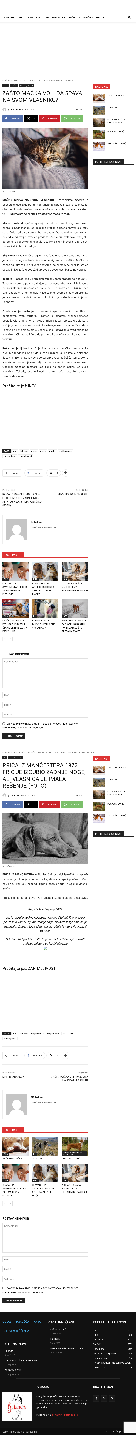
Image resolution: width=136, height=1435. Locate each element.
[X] (112, 1398)
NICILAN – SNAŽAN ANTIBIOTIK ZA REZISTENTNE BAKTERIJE (75, 587)
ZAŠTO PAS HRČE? (116, 95)
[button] (129, 17)
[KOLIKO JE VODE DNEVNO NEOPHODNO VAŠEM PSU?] (45, 608)
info (14, 451)
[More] (65, 473)
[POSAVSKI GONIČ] (99, 134)
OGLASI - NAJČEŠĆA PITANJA (21, 1321)
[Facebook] (96, 1398)
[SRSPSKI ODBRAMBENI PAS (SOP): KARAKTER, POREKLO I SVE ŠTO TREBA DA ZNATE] (75, 608)
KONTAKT (101, 17)
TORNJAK (112, 107)
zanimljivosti (25, 456)
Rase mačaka (85, 17)
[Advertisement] (68, 52)
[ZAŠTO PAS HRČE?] (99, 98)
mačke (52, 451)
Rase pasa (57, 17)
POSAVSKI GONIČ (115, 131)
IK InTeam (15, 109)
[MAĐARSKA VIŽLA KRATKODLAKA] (99, 122)
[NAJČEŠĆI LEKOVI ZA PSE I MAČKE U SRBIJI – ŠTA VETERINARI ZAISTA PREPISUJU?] (15, 608)
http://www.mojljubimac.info (44, 527)
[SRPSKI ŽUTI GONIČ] (99, 146)
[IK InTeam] (4, 109)
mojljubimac (10, 456)
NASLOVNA (9, 17)
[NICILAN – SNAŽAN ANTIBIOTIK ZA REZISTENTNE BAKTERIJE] (75, 571)
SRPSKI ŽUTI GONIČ (116, 143)
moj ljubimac (65, 451)
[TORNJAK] (99, 110)
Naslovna (7, 80)
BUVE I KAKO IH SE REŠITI (73, 494)
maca (34, 451)
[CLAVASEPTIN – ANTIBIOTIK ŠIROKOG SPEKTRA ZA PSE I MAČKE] (45, 571)
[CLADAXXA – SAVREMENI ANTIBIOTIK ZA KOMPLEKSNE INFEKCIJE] (15, 571)
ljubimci (24, 451)
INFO (20, 17)
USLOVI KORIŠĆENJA (15, 1331)
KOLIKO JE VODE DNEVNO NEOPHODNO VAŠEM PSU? (43, 624)
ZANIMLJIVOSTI (34, 17)
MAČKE (71, 17)
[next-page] (10, 639)
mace (43, 451)
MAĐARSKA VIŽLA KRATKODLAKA (21, 1360)
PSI (47, 17)
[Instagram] (104, 1398)
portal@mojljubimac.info (65, 1414)
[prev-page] (4, 639)
